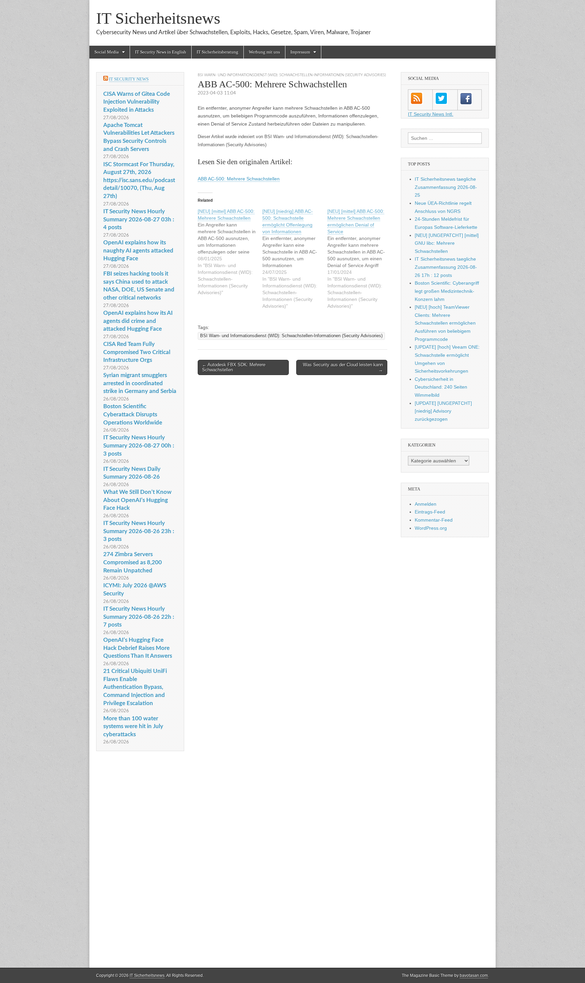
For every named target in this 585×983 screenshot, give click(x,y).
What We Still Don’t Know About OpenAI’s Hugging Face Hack (137, 500)
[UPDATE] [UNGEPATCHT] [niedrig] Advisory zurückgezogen (443, 411)
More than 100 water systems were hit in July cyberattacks (133, 726)
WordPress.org (431, 528)
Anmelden (425, 504)
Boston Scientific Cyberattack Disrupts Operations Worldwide (132, 414)
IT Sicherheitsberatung (217, 51)
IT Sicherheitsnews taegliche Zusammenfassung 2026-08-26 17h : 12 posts (446, 267)
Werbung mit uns (264, 51)
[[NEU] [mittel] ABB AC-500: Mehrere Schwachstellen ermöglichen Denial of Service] (359, 258)
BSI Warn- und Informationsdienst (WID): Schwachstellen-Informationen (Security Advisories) (292, 75)
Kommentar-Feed (434, 520)
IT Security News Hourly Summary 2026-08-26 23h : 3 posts (138, 531)
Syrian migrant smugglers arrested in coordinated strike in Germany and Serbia (139, 383)
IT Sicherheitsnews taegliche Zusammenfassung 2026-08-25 (446, 187)
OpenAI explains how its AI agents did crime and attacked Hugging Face (138, 321)
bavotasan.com (474, 975)
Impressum (300, 51)
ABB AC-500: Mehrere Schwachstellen (239, 178)
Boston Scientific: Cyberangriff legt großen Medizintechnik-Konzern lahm (447, 291)
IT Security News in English (160, 51)
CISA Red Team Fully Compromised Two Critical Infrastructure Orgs (136, 352)
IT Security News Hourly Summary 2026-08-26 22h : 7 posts (138, 617)
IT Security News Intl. (430, 114)
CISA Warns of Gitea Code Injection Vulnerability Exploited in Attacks (136, 102)
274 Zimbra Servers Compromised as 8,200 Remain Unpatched (132, 562)
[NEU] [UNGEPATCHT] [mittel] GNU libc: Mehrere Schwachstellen (447, 243)
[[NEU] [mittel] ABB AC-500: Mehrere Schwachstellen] (230, 252)
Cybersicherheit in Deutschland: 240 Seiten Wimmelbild (441, 387)
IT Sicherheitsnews (158, 18)
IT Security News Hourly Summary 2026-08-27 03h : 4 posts (138, 219)
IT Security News (129, 79)
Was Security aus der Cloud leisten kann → (343, 367)
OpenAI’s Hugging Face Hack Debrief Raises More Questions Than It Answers (137, 648)
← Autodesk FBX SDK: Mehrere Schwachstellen (233, 367)
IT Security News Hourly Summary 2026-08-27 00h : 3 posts (138, 445)
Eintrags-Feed (430, 512)
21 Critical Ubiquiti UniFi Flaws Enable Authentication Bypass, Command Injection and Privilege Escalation (135, 687)
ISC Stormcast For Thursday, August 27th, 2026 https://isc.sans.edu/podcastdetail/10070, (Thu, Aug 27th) (139, 180)
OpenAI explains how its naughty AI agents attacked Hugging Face (138, 250)
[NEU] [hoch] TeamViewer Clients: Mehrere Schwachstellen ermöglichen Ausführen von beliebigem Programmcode (445, 323)
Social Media (106, 51)
